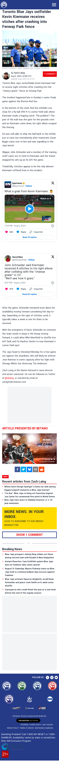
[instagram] (52, 677)
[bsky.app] (29, 469)
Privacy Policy (13, 728)
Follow (29, 186)
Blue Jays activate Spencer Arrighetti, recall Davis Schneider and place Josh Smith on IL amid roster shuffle (29, 582)
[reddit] (41, 469)
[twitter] (23, 469)
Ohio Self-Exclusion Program (16, 740)
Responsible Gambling (44, 728)
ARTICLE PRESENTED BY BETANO (25, 428)
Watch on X (45, 198)
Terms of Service (27, 728)
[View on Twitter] (52, 184)
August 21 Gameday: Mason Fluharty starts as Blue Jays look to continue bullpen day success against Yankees (30, 572)
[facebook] (17, 469)
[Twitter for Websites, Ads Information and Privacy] (52, 225)
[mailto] (35, 469)
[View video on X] (29, 208)
